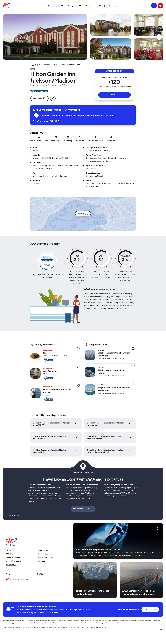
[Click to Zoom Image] (45, 37)
